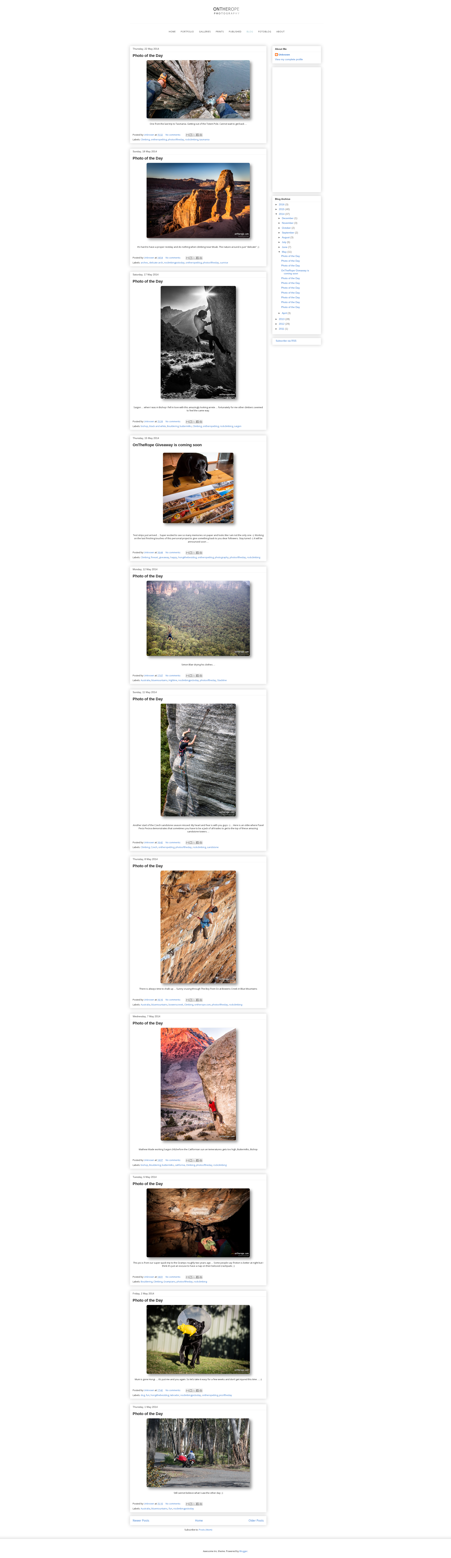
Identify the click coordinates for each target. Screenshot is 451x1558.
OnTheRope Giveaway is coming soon (167, 445)
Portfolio (187, 31)
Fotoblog (264, 31)
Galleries (205, 31)
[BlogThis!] (191, 135)
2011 (282, 328)
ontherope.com (202, 1004)
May (284, 251)
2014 (282, 214)
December (288, 218)
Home (172, 31)
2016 (282, 204)
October (287, 227)
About (280, 31)
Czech (154, 847)
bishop (144, 426)
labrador (174, 1395)
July (284, 242)
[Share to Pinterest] (201, 135)
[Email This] (187, 135)
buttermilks (186, 426)
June (285, 247)
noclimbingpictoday (174, 262)
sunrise (224, 262)
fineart (154, 557)
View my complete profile (289, 59)
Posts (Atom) (205, 1529)
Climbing (145, 139)
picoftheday (225, 1395)
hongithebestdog (187, 557)
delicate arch (156, 262)
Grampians (169, 1281)
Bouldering (173, 426)
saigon (237, 426)
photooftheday (176, 139)
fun (148, 1395)
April (285, 313)
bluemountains (159, 680)
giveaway (164, 557)
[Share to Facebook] (197, 135)
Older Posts (256, 1520)
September (288, 232)
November (288, 223)
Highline (173, 680)
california (180, 1165)
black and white (157, 426)
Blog (250, 31)
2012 (282, 323)
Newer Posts (141, 1520)
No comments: (173, 134)
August (286, 237)
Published (235, 31)
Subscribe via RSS (285, 340)
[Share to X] (194, 135)
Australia (145, 680)
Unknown (284, 54)
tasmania (204, 139)
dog (143, 1395)
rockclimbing (191, 139)
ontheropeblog (159, 139)
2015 (282, 209)
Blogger (243, 1551)
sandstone (213, 847)
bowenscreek (176, 1004)
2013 (282, 319)
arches (144, 262)
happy (173, 557)
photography (222, 557)
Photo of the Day (148, 55)
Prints (220, 31)
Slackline (222, 680)
